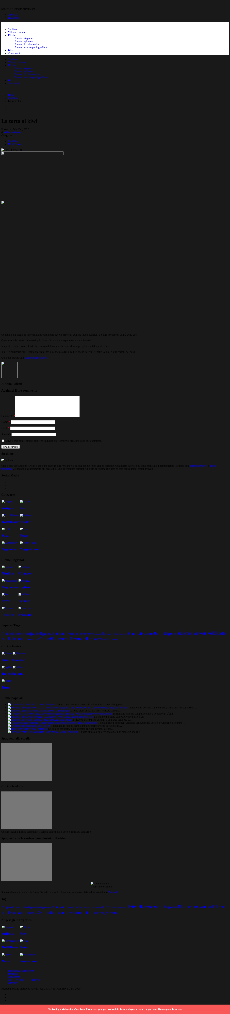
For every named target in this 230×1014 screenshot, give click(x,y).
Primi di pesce (165, 633)
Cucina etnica (85, 633)
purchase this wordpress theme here (165, 1009)
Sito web (6, 434)
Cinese (6, 660)
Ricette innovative (195, 633)
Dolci (107, 633)
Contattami (14, 53)
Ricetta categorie (23, 38)
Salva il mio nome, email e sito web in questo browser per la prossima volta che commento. (53, 440)
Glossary (13, 982)
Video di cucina (16, 32)
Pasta (5, 535)
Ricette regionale (24, 41)
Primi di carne (140, 633)
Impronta (13, 973)
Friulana (8, 573)
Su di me (13, 29)
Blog (10, 50)
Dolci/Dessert (15, 144)
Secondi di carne (54, 638)
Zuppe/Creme (29, 549)
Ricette (11, 35)
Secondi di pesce (84, 638)
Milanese (25, 573)
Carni (24, 508)
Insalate (25, 522)
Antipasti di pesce (38, 633)
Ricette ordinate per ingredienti (31, 47)
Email (5, 428)
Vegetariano (10, 549)
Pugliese (24, 587)
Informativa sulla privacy (21, 970)
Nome (5, 421)
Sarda (6, 601)
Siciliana (24, 601)
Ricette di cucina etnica (27, 44)
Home (11, 94)
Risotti (29, 639)
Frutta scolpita (119, 633)
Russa (6, 687)
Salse (36, 640)
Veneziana (25, 614)
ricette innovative (198, 465)
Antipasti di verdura (65, 633)
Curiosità (13, 98)
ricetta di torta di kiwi (35, 357)
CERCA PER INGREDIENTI (24, 979)
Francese (19, 660)
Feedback (113, 892)
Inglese (6, 673)
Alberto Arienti (12, 132)
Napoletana (10, 587)
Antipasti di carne (12, 633)
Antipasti (8, 508)
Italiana (18, 673)
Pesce (23, 535)
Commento (8, 416)
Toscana (7, 614)
